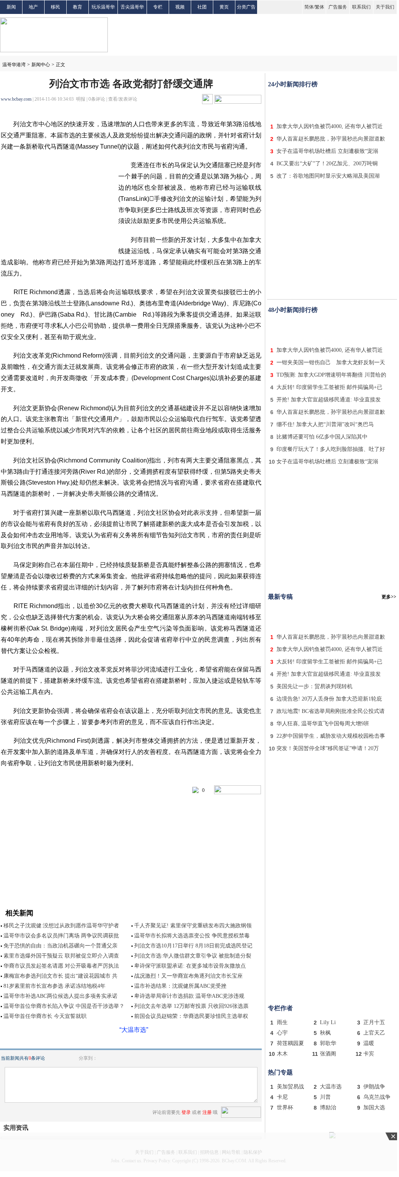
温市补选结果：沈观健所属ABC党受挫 (180, 986)
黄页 (224, 7)
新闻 (11, 7)
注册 (207, 1112)
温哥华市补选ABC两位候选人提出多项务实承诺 (60, 996)
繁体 (319, 7)
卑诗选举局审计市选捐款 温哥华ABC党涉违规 (189, 996)
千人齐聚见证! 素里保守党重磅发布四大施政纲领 (193, 926)
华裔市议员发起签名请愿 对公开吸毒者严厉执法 (61, 966)
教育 (77, 7)
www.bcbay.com (16, 99)
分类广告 (246, 7)
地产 (33, 7)
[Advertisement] (332, 103)
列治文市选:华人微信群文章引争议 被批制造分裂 (192, 956)
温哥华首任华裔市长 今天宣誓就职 (44, 1016)
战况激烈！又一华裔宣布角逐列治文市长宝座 (188, 976)
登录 (186, 1112)
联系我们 (361, 7)
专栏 (157, 7)
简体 (309, 7)
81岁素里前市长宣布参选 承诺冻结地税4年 (54, 986)
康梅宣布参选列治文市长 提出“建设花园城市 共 (60, 976)
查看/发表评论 (122, 99)
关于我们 (385, 7)
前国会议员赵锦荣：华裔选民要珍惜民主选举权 (191, 1016)
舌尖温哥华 (132, 7)
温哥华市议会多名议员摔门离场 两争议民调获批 (61, 936)
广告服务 (337, 7)
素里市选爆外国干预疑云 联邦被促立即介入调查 (61, 956)
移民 (55, 7)
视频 (180, 7)
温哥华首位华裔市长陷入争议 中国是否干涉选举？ (63, 1006)
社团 (202, 7)
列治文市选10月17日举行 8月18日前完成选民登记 (193, 946)
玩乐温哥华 (103, 7)
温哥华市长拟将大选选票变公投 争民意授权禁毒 (192, 936)
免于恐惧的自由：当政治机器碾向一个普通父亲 (60, 946)
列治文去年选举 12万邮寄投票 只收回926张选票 (191, 1006)
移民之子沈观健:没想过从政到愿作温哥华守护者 (61, 926)
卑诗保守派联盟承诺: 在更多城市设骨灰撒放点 (190, 966)
